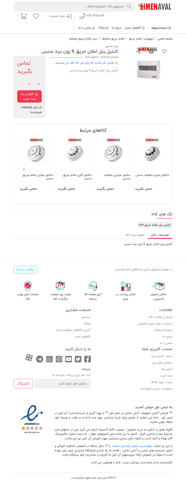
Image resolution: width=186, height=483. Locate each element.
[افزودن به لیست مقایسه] (151, 51)
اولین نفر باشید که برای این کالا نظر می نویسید (84, 63)
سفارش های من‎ (162, 363)
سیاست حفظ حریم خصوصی (154, 324)
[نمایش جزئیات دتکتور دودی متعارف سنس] (152, 153)
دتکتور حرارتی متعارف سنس (117, 177)
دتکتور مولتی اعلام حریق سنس (38, 177)
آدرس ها (167, 369)
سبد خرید (166, 376)
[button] (24, 169)
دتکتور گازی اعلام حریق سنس (77, 177)
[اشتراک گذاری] (138, 51)
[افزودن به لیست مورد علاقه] (164, 51)
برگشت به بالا (25, 269)
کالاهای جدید (133, 28)
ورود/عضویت (57, 16)
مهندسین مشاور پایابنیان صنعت (131, 446)
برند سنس (111, 46)
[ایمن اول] (155, 6)
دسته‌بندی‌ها (159, 28)
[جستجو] (129, 6)
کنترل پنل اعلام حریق (155, 225)
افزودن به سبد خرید (28, 96)
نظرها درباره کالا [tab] (135, 235)
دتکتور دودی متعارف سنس (152, 175)
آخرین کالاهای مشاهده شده (73, 330)
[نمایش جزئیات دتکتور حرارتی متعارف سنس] (113, 153)
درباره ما (117, 28)
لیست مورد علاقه (161, 382)
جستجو (86, 317)
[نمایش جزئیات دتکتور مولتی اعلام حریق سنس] (37, 153)
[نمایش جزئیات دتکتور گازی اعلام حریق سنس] (75, 153)
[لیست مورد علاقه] (36, 16)
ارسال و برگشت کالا (160, 317)
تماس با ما (84, 28)
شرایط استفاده (163, 330)
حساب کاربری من (161, 356)
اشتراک (23, 383)
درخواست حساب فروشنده (156, 389)
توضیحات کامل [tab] (160, 235)
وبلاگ (101, 28)
